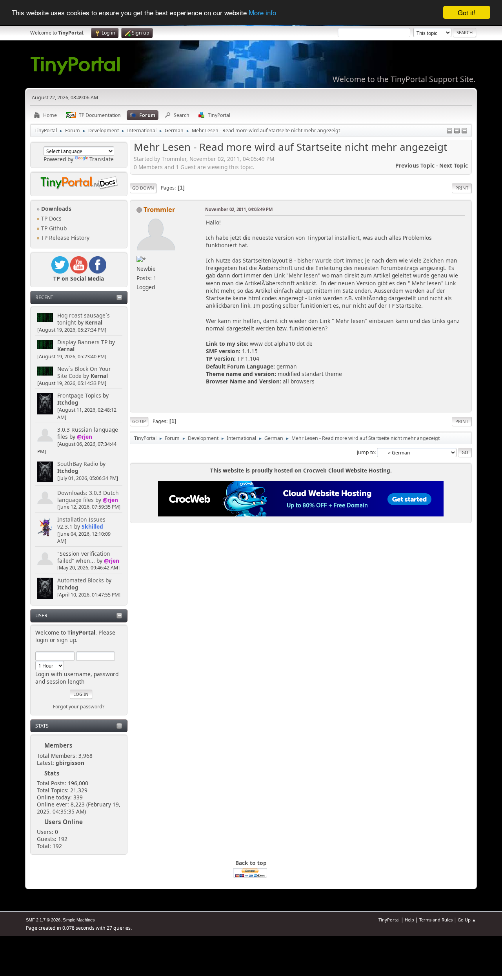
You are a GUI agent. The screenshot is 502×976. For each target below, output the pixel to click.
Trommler (159, 209)
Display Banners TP (82, 342)
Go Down (143, 188)
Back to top (251, 863)
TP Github (53, 228)
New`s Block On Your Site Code (84, 372)
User (41, 615)
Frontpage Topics (79, 395)
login (41, 640)
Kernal (93, 322)
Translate (101, 159)
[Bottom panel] (464, 131)
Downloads (55, 208)
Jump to (366, 452)
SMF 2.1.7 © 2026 (43, 920)
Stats (42, 725)
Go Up (139, 421)
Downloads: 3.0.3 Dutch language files (88, 496)
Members (58, 745)
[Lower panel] (457, 131)
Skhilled (92, 526)
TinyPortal (389, 920)
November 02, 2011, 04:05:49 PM (239, 209)
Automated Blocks (80, 580)
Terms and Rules (436, 920)
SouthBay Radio (77, 463)
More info (262, 13)
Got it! (467, 12)
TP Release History (64, 237)
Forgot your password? (78, 706)
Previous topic (415, 165)
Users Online (63, 822)
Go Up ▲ (467, 920)
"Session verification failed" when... (83, 557)
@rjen (84, 436)
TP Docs (51, 218)
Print (461, 188)
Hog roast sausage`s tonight (83, 319)
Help (409, 920)
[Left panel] (449, 131)
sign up (66, 640)
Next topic (453, 165)
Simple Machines (79, 920)
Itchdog (67, 402)
